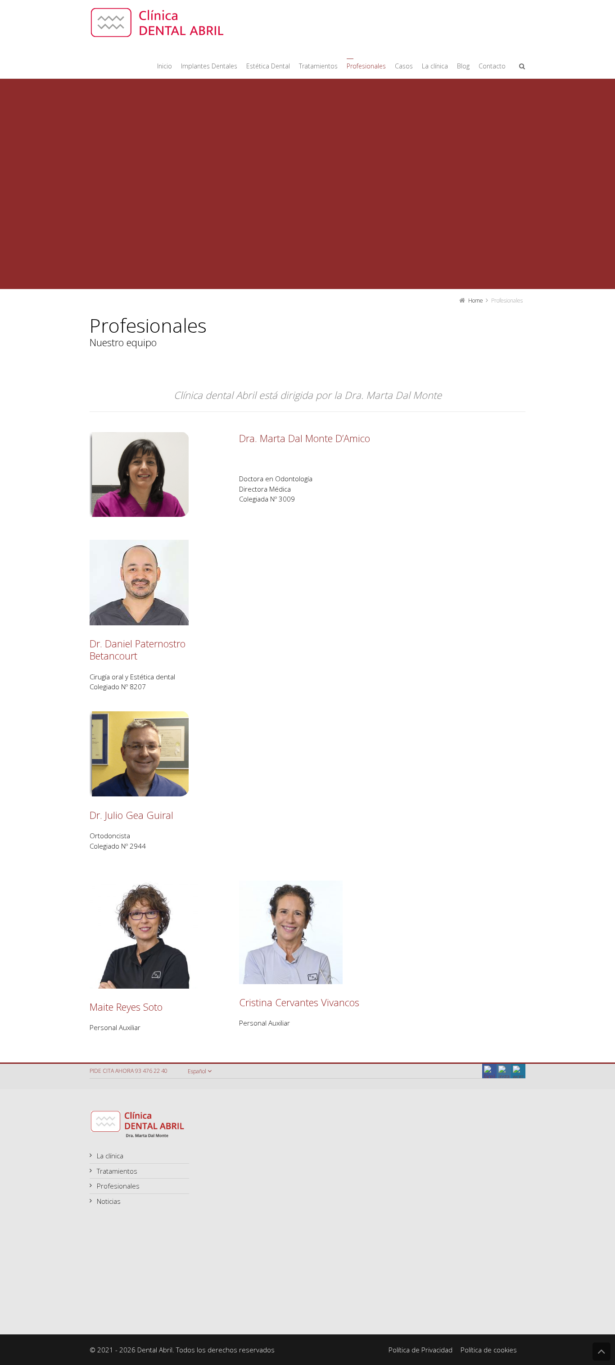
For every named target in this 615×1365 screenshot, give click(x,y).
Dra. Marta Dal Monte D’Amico (304, 438)
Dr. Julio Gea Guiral (131, 815)
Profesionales (118, 1185)
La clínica (110, 1155)
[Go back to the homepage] (157, 22)
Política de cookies (489, 1349)
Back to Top (601, 1351)
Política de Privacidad (420, 1349)
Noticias (109, 1201)
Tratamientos (117, 1170)
